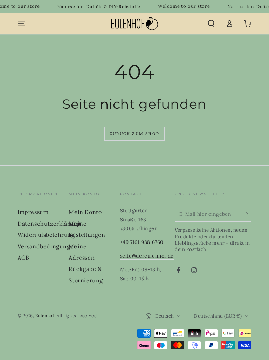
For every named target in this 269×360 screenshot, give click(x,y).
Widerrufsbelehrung (46, 234)
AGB (23, 257)
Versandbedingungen (47, 246)
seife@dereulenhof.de (147, 256)
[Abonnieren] (247, 213)
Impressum (33, 211)
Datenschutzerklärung (49, 223)
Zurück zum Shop (134, 133)
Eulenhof (44, 315)
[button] (211, 23)
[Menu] (21, 23)
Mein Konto (85, 211)
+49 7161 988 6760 (142, 242)
